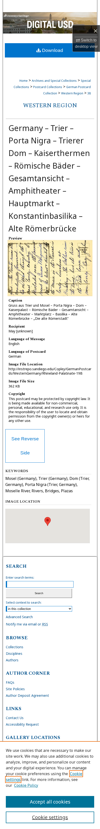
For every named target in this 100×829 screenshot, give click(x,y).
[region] (50, 785)
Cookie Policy (26, 785)
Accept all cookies (50, 801)
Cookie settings (50, 817)
